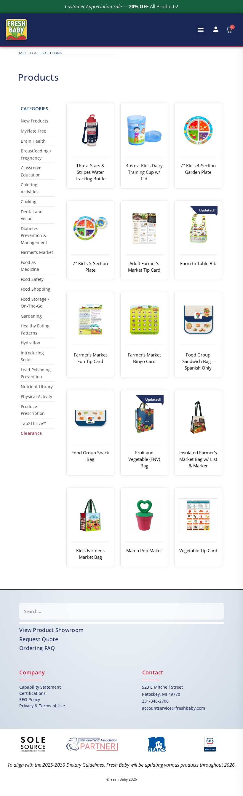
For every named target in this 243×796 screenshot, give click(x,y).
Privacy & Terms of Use (42, 706)
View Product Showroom (51, 629)
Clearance (31, 433)
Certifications (32, 693)
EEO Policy (29, 699)
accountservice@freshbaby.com (173, 708)
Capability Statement (40, 687)
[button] (201, 30)
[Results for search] (121, 623)
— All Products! (121, 6)
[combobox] (121, 611)
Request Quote (38, 639)
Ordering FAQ (37, 648)
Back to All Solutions (40, 53)
